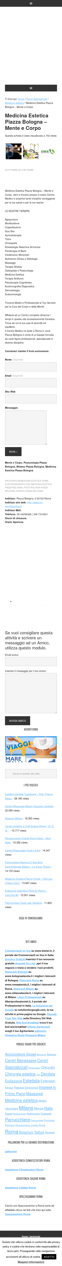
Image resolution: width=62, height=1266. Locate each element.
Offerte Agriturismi (38, 1027)
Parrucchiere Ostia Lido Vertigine (23, 903)
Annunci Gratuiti (15, 959)
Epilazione (13, 1080)
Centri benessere (31, 23)
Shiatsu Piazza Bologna (29, 490)
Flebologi (19, 1087)
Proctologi (49, 1120)
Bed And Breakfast (27, 1022)
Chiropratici (34, 1067)
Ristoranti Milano (24, 989)
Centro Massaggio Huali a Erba (22, 850)
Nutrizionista (19, 1113)
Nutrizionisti (33, 1113)
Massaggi (34, 1093)
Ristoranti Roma (29, 980)
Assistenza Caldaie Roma (20, 1187)
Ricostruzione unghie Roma (30, 1125)
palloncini (40, 1031)
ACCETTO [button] (49, 1256)
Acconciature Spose (20, 1053)
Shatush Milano (13, 818)
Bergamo (41, 1054)
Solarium (26, 1132)
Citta (38, 1074)
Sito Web (10, 391)
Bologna (51, 1054)
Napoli (8, 1113)
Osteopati (45, 1113)
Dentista (48, 1073)
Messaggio (11, 407)
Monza (39, 1108)
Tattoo (39, 1132)
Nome (14, 359)
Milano (26, 1107)
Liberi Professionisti (29, 997)
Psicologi (10, 1125)
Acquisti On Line (25, 963)
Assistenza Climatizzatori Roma (24, 1169)
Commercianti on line (18, 951)
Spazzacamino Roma (17, 1214)
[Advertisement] (31, 57)
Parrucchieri (37, 1120)
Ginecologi (31, 1087)
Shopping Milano (35, 1035)
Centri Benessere (21, 1060)
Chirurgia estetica (20, 1073)
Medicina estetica (30, 480)
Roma (45, 480)
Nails (48, 1108)
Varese (50, 1132)
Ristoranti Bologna (16, 972)
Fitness (9, 1087)
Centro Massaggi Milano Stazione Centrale (29, 806)
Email (14, 375)
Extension (47, 1080)
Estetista (31, 1080)
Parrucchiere (17, 1119)
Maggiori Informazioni (31, 1262)
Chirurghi (48, 1067)
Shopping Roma (14, 1035)
